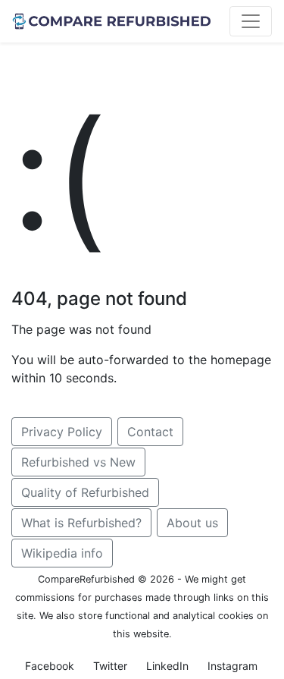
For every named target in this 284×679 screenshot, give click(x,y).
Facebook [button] (49, 665)
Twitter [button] (110, 665)
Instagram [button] (232, 665)
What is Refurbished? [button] (81, 522)
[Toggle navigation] (250, 21)
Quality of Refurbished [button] (85, 492)
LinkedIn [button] (167, 665)
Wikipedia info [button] (62, 553)
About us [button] (192, 522)
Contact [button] (150, 431)
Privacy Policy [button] (61, 431)
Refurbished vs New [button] (78, 462)
